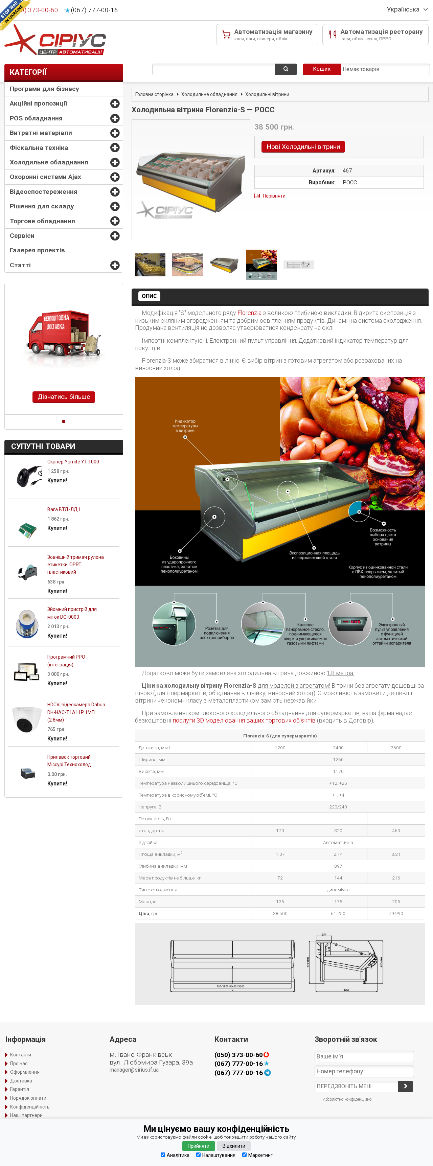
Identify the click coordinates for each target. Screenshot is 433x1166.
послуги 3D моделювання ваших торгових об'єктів (244, 720)
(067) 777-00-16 (94, 10)
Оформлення (25, 1072)
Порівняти (274, 196)
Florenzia (249, 312)
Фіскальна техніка (39, 148)
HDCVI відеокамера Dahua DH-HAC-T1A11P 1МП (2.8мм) (76, 712)
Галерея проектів (37, 250)
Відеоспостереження (43, 192)
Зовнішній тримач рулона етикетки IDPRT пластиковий (75, 564)
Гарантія (19, 1089)
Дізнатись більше (64, 397)
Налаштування (218, 1155)
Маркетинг (260, 1155)
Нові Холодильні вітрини (303, 147)
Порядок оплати (28, 1098)
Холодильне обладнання (49, 162)
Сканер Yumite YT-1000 (73, 461)
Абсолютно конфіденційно (347, 1099)
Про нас (18, 1063)
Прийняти (198, 1146)
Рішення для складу (42, 206)
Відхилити (234, 1146)
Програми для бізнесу (44, 89)
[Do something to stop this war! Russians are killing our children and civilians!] (15, 15)
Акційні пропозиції (38, 103)
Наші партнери (26, 1115)
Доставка (21, 1080)
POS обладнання (36, 118)
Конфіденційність (30, 1107)
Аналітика (178, 1155)
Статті (20, 265)
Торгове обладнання (42, 221)
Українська (403, 9)
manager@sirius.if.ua (134, 1070)
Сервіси (22, 235)
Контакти (20, 1054)
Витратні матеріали (41, 133)
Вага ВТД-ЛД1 (64, 509)
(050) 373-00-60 (34, 10)
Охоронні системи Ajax (45, 177)
